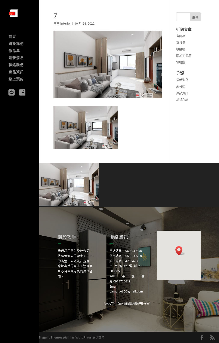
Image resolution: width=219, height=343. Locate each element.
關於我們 (16, 44)
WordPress (83, 337)
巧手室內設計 (121, 303)
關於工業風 (183, 55)
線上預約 (16, 79)
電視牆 (180, 62)
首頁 (12, 37)
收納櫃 (180, 49)
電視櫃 (180, 42)
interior (65, 23)
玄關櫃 (180, 36)
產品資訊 (16, 72)
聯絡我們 (16, 65)
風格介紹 (182, 99)
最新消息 (16, 58)
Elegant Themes (50, 337)
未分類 (180, 86)
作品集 (14, 51)
